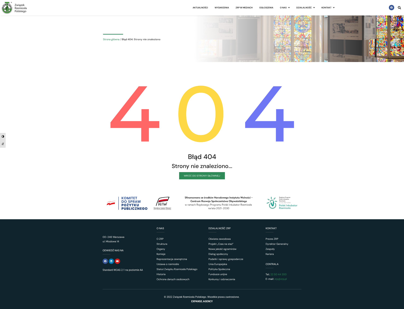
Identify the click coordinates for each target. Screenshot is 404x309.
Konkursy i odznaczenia (221, 279)
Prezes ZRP (272, 239)
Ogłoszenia (266, 7)
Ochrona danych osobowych (173, 279)
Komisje (161, 254)
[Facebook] (391, 7)
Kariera (270, 254)
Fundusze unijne (217, 274)
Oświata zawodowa (219, 239)
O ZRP (160, 239)
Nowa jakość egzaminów (222, 249)
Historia (161, 274)
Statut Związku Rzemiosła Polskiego (177, 269)
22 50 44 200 (278, 274)
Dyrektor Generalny (277, 244)
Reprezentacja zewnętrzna (172, 259)
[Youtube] (117, 261)
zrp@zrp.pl (280, 279)
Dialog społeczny (218, 254)
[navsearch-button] (399, 8)
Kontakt (326, 7)
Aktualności (200, 7)
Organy (161, 249)
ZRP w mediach (244, 7)
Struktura (162, 244)
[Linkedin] (111, 261)
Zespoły (270, 249)
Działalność (304, 7)
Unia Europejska (217, 264)
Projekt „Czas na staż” (220, 244)
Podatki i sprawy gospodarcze (225, 259)
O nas (283, 7)
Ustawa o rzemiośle (168, 264)
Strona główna (111, 39)
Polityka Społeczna (219, 269)
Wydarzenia (222, 7)
